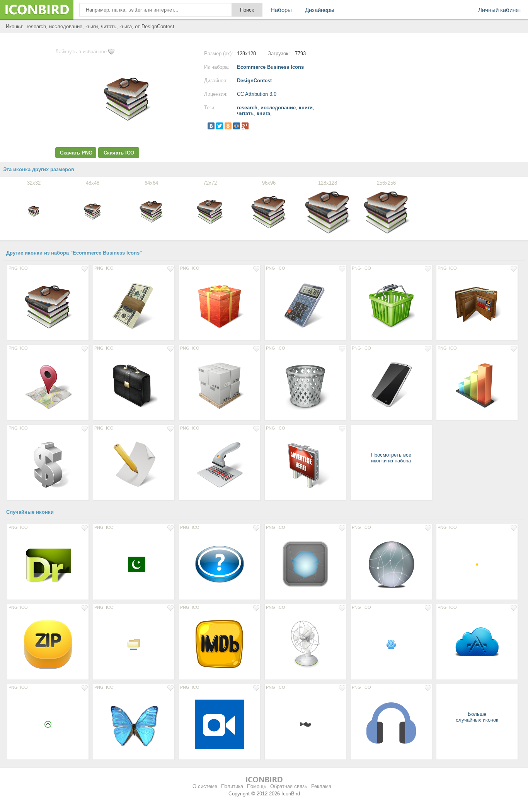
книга (263, 113)
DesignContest (254, 80)
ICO (24, 268)
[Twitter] (219, 125)
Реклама (321, 786)
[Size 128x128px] (48, 304)
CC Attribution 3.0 (256, 94)
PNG (13, 268)
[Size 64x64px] (133, 564)
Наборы (281, 10)
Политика (232, 786)
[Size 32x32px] (133, 644)
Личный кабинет (499, 10)
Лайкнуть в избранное (81, 51)
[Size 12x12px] (305, 724)
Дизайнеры (319, 10)
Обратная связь (288, 786)
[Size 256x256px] (219, 564)
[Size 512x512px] (48, 564)
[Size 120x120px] (305, 564)
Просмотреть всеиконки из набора (391, 458)
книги (306, 107)
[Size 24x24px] (391, 644)
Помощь (256, 786)
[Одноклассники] (228, 125)
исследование (278, 107)
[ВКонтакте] (211, 125)
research (247, 107)
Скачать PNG (76, 153)
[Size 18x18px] (48, 724)
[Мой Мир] (236, 125)
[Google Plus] (245, 125)
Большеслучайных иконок (477, 717)
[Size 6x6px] (477, 564)
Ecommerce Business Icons (270, 67)
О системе (204, 786)
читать (245, 113)
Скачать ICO (119, 153)
